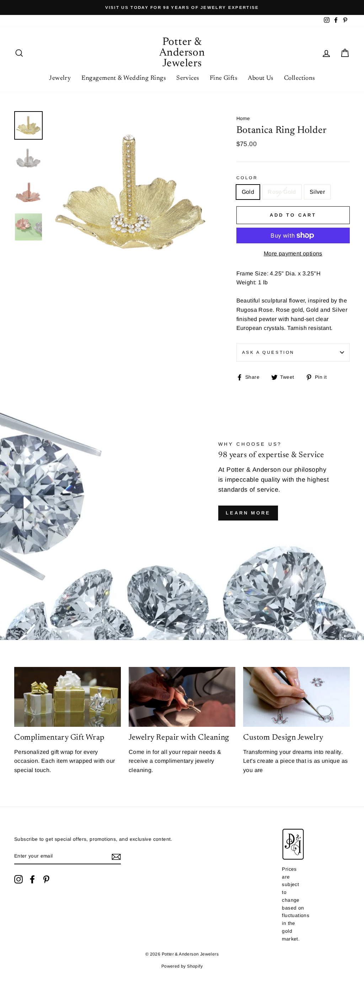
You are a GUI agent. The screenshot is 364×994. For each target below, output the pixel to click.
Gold (248, 192)
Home (243, 118)
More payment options (293, 253)
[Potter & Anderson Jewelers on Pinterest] (46, 879)
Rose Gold (282, 192)
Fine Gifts (223, 78)
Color (247, 177)
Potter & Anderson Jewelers (182, 53)
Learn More (248, 513)
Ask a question (268, 352)
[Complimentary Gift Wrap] (67, 697)
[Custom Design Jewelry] (296, 697)
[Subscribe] (116, 856)
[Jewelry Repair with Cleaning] (182, 697)
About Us (260, 78)
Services (187, 78)
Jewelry (60, 78)
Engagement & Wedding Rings (123, 78)
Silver (317, 192)
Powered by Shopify (182, 966)
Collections (299, 78)
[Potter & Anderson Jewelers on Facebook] (32, 879)
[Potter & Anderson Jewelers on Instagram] (18, 879)
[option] (182, 7)
